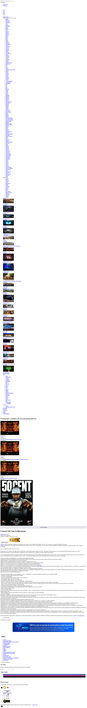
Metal (7, 390)
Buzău (7, 40)
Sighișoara (8, 139)
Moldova (7, 193)
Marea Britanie (9, 192)
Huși (7, 84)
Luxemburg (8, 191)
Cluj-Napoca (8, 53)
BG (4, 12)
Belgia (7, 179)
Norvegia (7, 194)
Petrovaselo (8, 110)
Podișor (7, 116)
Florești (7, 73)
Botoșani (7, 34)
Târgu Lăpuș (8, 153)
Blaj (6, 30)
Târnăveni (8, 156)
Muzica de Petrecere (10, 393)
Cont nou (5, 5)
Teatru (7, 405)
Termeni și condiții (7, 642)
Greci (7, 79)
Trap (6, 401)
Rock (7, 398)
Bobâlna (7, 31)
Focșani (7, 75)
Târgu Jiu (7, 152)
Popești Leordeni (9, 117)
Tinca (7, 160)
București (7, 20)
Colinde (7, 379)
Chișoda (7, 50)
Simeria (7, 140)
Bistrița (7, 29)
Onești (7, 107)
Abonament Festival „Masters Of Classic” (11, 439)
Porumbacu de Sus (9, 120)
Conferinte (8, 380)
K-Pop (7, 386)
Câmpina (7, 43)
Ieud (6, 86)
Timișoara (8, 159)
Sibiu (7, 138)
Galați (7, 76)
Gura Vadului (8, 82)
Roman (7, 129)
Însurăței (7, 89)
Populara (7, 394)
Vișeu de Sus (8, 174)
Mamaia (7, 94)
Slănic (7, 144)
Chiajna (7, 47)
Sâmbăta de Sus (9, 131)
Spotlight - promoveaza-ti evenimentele (11, 657)
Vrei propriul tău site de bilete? (9, 652)
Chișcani (7, 48)
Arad (7, 23)
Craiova (7, 60)
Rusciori (7, 130)
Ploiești (7, 115)
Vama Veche (8, 169)
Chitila (7, 51)
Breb (7, 37)
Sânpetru (7, 132)
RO (4, 10)
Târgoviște (8, 151)
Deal (7, 65)
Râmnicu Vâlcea (9, 124)
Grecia (7, 187)
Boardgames (8, 377)
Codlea (7, 54)
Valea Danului (8, 167)
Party (7, 387)
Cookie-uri (5, 645)
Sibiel (7, 137)
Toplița (7, 161)
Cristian (7, 61)
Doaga (7, 68)
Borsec (7, 32)
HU (4, 13)
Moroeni (7, 104)
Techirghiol (8, 158)
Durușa (7, 70)
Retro (7, 396)
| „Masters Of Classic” (14, 459)
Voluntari (7, 175)
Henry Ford (35, 704)
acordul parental (39, 566)
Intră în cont (5, 4)
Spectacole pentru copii (10, 406)
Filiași (7, 71)
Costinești (8, 59)
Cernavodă (8, 46)
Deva (7, 67)
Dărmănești (8, 63)
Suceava (7, 150)
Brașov (7, 36)
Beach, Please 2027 (7, 656)
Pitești (7, 113)
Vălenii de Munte (9, 168)
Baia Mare (8, 26)
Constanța (8, 57)
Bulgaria (7, 181)
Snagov (7, 147)
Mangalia (7, 96)
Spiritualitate (8, 400)
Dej (6, 66)
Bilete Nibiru (5, 660)
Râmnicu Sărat (9, 123)
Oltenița (7, 106)
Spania (7, 197)
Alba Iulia (8, 21)
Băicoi (7, 27)
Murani (7, 105)
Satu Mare (8, 135)
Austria (7, 178)
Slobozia (7, 146)
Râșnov (7, 125)
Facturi (4, 654)
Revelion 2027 (6, 655)
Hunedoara (8, 83)
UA (4, 14)
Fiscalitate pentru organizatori (9, 653)
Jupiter (7, 90)
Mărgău (7, 97)
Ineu (6, 88)
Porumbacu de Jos (9, 119)
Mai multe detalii (81, 615)
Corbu (7, 58)
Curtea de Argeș (9, 62)
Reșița (7, 128)
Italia (7, 190)
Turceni (7, 163)
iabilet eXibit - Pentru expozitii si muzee (11, 641)
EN (4, 11)
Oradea (7, 108)
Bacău (7, 24)
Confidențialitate (6, 644)
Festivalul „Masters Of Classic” (9, 478)
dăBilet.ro (5, 649)
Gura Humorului (9, 81)
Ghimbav (7, 77)
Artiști (4, 648)
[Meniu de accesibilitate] (2, 706)
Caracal (7, 45)
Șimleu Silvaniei (9, 141)
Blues (7, 375)
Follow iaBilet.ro (43, 527)
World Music (8, 402)
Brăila (7, 35)
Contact (4, 639)
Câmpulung (8, 44)
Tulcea (7, 162)
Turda (7, 164)
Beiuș (7, 28)
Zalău (7, 176)
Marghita (7, 98)
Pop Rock (8, 395)
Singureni (7, 143)
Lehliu (7, 91)
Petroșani (7, 109)
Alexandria (8, 22)
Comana (7, 55)
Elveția (7, 184)
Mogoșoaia (8, 102)
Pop (6, 388)
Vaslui (7, 170)
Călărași (7, 42)
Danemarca (8, 183)
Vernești (7, 172)
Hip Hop (7, 383)
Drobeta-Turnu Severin (10, 69)
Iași (6, 85)
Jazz (6, 385)
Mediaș (7, 99)
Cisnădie (7, 52)
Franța (7, 185)
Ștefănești (7, 148)
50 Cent (2, 544)
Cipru (7, 182)
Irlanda (7, 189)
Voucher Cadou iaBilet (7, 659)
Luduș (7, 92)
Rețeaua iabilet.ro (6, 647)
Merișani (7, 100)
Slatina (7, 145)
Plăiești (7, 114)
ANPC (4, 650)
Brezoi (7, 38)
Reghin (7, 127)
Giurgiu (7, 78)
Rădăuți (7, 122)
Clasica (7, 378)
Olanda (7, 195)
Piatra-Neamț (8, 112)
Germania (8, 186)
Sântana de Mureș (9, 133)
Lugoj (7, 93)
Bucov (7, 39)
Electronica (8, 381)
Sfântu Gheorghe (9, 136)
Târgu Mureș (8, 154)
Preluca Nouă (8, 121)
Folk (6, 382)
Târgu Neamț (8, 155)
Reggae (7, 397)
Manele (7, 389)
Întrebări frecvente (6, 646)
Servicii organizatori (7, 640)
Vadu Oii (7, 166)
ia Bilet (2, 436)
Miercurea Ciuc (9, 101)
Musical (7, 391)
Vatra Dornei (8, 171)
